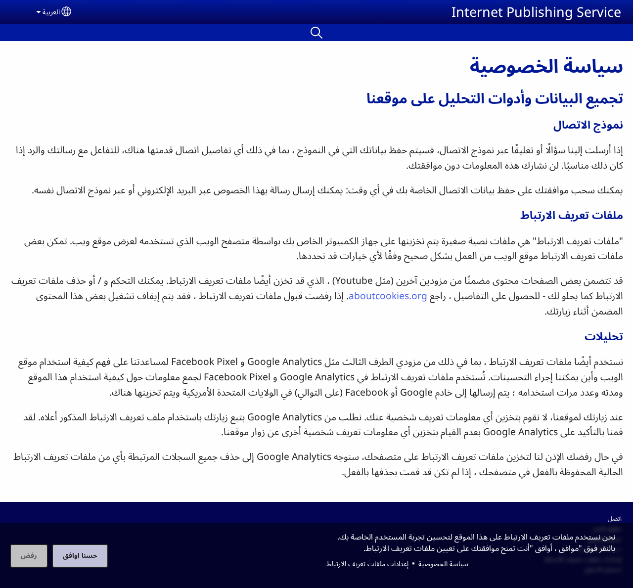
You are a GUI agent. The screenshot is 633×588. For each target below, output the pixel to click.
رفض (29, 555)
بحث (316, 32)
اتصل (615, 518)
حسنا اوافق (80, 555)
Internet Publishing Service (536, 11)
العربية (51, 11)
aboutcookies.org (388, 295)
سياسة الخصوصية (443, 563)
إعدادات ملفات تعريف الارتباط (367, 563)
